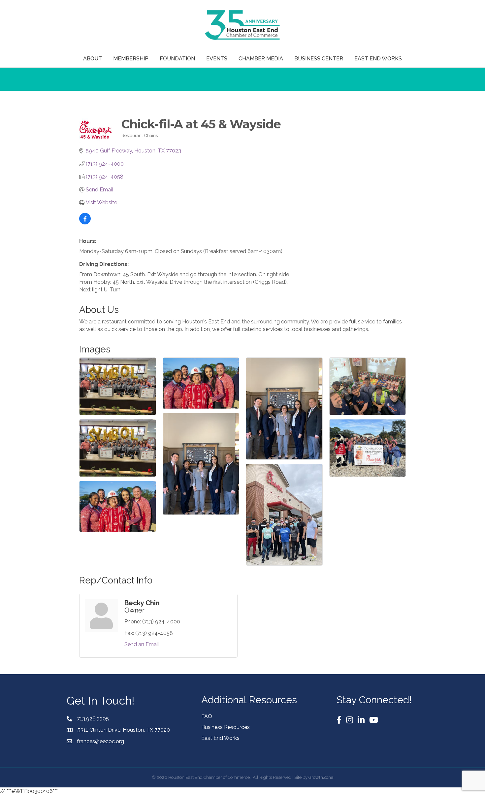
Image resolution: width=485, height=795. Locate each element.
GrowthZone (320, 777)
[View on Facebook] (85, 222)
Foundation (177, 58)
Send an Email (141, 644)
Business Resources (225, 727)
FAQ (206, 716)
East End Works (220, 738)
